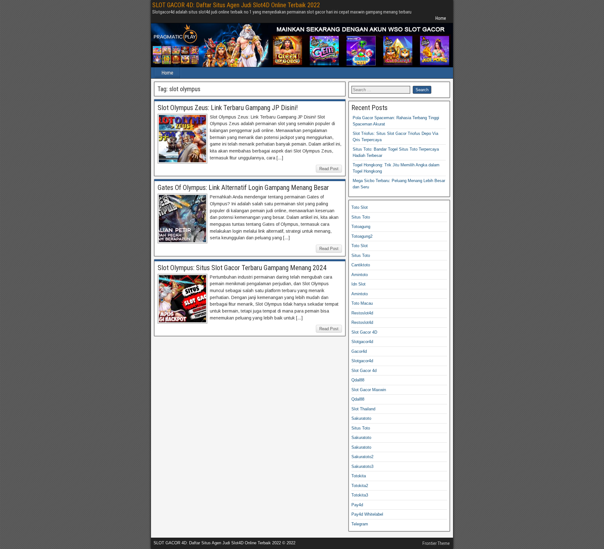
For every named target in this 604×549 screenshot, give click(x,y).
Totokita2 (359, 485)
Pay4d (357, 504)
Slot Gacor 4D (364, 332)
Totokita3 (359, 495)
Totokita (358, 476)
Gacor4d (359, 351)
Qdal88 (357, 380)
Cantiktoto (360, 265)
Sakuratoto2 (362, 456)
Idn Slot (358, 284)
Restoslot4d (362, 313)
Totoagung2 (361, 236)
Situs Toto (360, 217)
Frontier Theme (436, 543)
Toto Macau (362, 303)
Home (440, 18)
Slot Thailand (363, 409)
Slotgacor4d (362, 341)
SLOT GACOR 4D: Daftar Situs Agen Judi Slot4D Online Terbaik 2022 (236, 5)
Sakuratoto (361, 418)
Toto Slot (359, 207)
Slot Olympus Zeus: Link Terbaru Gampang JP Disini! (228, 108)
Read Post (328, 168)
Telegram (359, 524)
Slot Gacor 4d (364, 370)
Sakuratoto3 (362, 466)
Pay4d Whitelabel (367, 514)
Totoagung (360, 226)
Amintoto (359, 274)
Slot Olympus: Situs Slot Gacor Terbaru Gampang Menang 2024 (242, 268)
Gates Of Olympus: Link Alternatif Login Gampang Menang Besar (243, 187)
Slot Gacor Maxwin (368, 389)
